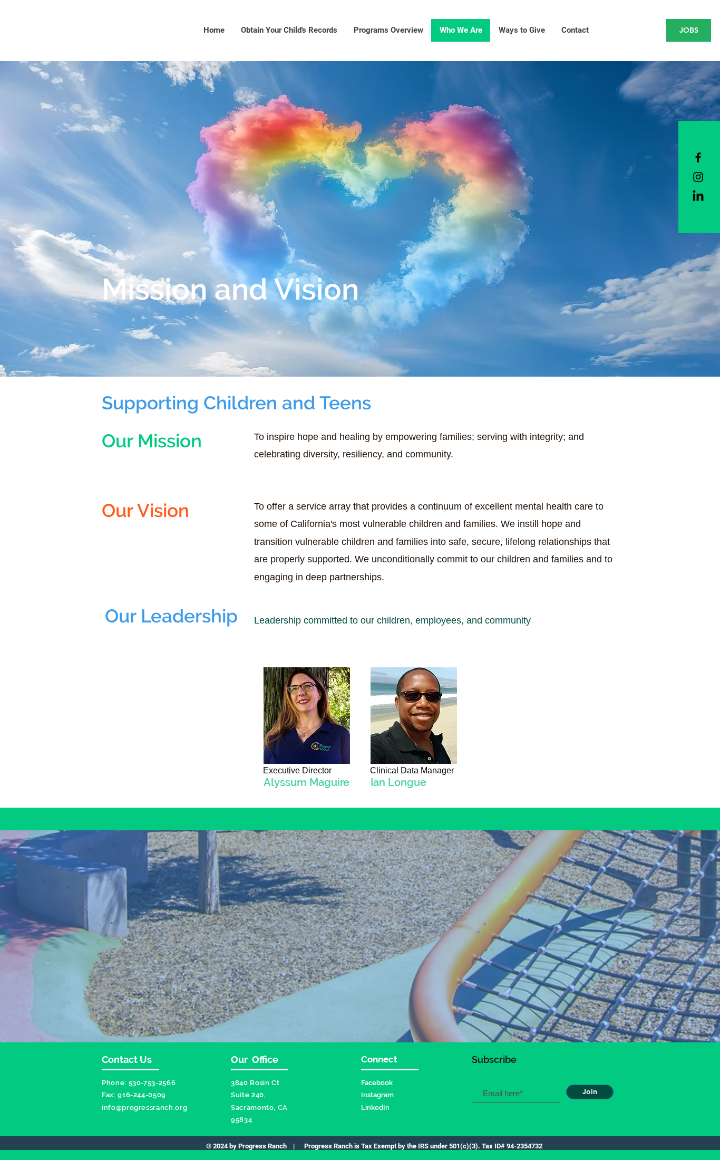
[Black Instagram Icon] (698, 177)
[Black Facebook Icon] (698, 157)
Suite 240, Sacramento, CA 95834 (259, 1107)
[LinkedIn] (698, 196)
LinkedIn (375, 1107)
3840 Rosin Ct (255, 1083)
